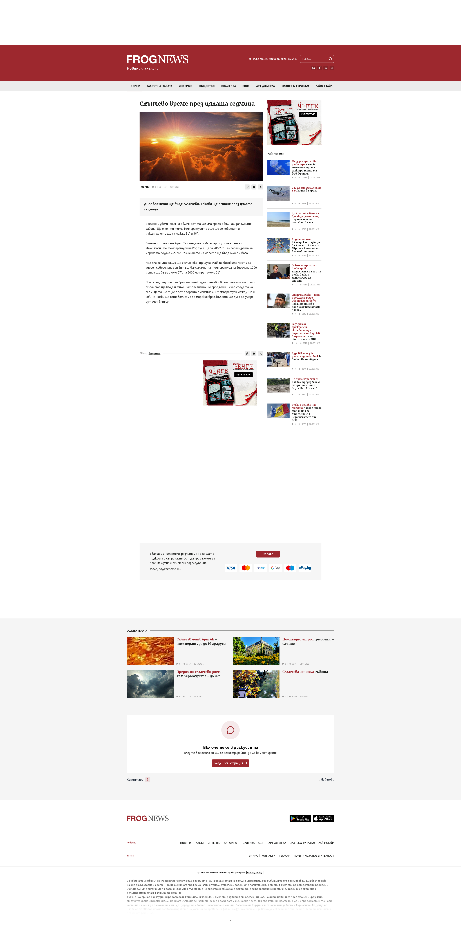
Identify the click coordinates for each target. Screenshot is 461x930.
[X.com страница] (325, 68)
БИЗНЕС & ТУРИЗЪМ (302, 843)
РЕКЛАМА (284, 856)
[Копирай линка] (247, 186)
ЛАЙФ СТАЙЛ (326, 843)
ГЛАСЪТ (199, 843)
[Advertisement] (230, 22)
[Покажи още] (230, 920)
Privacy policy (254, 872)
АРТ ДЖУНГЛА (277, 843)
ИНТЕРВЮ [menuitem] (186, 86)
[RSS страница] (332, 68)
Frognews (154, 353)
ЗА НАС (253, 856)
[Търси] (331, 59)
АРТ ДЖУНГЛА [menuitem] (265, 86)
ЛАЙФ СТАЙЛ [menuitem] (324, 86)
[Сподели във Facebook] (253, 186)
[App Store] (323, 818)
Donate (268, 554)
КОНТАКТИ (268, 856)
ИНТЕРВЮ (214, 843)
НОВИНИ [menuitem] (134, 86)
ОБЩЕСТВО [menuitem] (207, 86)
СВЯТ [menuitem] (246, 86)
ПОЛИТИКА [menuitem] (228, 86)
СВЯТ (261, 843)
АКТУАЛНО (230, 843)
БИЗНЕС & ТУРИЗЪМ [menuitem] (295, 86)
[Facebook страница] (319, 68)
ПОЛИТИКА (248, 843)
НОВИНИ (144, 187)
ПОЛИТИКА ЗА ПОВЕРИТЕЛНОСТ (314, 856)
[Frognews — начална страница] (148, 818)
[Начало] (313, 68)
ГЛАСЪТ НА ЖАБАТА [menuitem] (159, 86)
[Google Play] (300, 818)
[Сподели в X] (260, 186)
